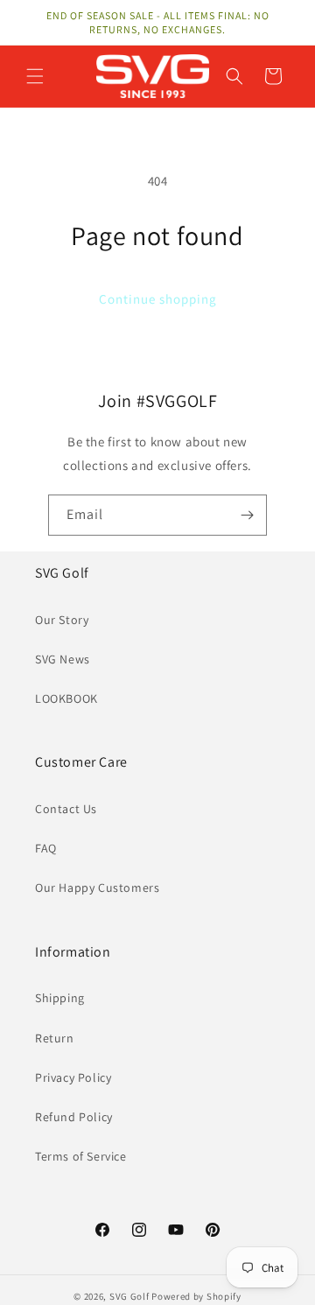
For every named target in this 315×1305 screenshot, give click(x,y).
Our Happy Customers (97, 887)
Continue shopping (158, 299)
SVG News (62, 659)
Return (54, 1038)
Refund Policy (74, 1117)
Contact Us (66, 809)
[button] (35, 76)
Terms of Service (81, 1156)
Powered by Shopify (196, 1296)
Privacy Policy (73, 1077)
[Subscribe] (247, 515)
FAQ (46, 848)
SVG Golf (129, 1296)
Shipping (60, 998)
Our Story (61, 620)
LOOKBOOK (66, 698)
